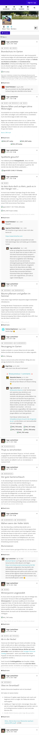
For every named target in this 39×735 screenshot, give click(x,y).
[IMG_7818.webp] (16, 429)
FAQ (28, 9)
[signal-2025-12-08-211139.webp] (12, 170)
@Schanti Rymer (11, 561)
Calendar (21, 9)
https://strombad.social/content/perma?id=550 (20, 565)
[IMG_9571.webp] (7, 141)
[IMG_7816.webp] (16, 427)
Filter (3, 37)
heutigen (26, 651)
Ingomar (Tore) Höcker (13, 228)
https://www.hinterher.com (14, 236)
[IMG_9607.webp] (26, 141)
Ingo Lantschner (12, 42)
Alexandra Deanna (15, 377)
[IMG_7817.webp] (29, 427)
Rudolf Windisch (11, 87)
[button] (37, 42)
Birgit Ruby (9, 366)
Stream (6, 33)
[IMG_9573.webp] (16, 144)
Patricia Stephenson (12, 329)
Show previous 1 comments (19, 374)
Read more (5, 83)
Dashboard (6, 9)
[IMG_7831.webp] (22, 432)
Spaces (14, 9)
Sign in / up (32, 3)
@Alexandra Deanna (16, 390)
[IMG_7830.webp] (29, 429)
